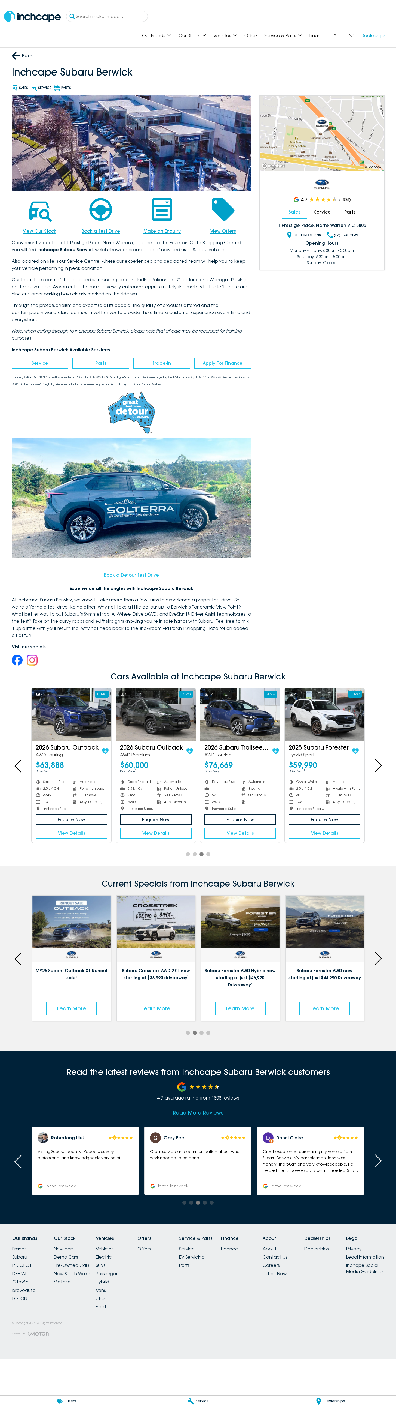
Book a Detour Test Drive (131, 575)
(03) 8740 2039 (346, 235)
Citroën (20, 1282)
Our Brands (153, 35)
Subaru (19, 1257)
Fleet (101, 1306)
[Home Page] (32, 16)
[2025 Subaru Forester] (324, 714)
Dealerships (373, 35)
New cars (63, 1249)
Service (40, 363)
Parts (100, 363)
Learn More (34, 1008)
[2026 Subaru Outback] (71, 714)
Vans (101, 1290)
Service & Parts (280, 35)
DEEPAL (19, 1273)
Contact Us (275, 1257)
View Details (71, 833)
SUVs (100, 1265)
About (340, 35)
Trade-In (161, 363)
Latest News (275, 1273)
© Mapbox (373, 167)
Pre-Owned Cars (71, 1265)
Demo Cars (66, 1257)
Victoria (62, 1282)
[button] (333, 1161)
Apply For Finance (222, 363)
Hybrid (102, 1282)
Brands (19, 1249)
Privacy (354, 1249)
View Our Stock (39, 231)
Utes (100, 1298)
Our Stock (189, 35)
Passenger (107, 1273)
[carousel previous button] (18, 765)
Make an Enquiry (162, 231)
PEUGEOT (22, 1265)
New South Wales (72, 1273)
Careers (271, 1265)
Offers (250, 35)
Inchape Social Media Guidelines (364, 1268)
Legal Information (365, 1257)
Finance (318, 35)
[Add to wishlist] (105, 751)
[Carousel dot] (188, 854)
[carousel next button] (378, 765)
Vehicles (222, 35)
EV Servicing (192, 1257)
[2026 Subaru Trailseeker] (240, 714)
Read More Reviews (198, 1112)
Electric (104, 1257)
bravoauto (24, 1290)
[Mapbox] (274, 166)
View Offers (223, 231)
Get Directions (307, 235)
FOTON (19, 1298)
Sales (294, 212)
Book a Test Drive (101, 231)
